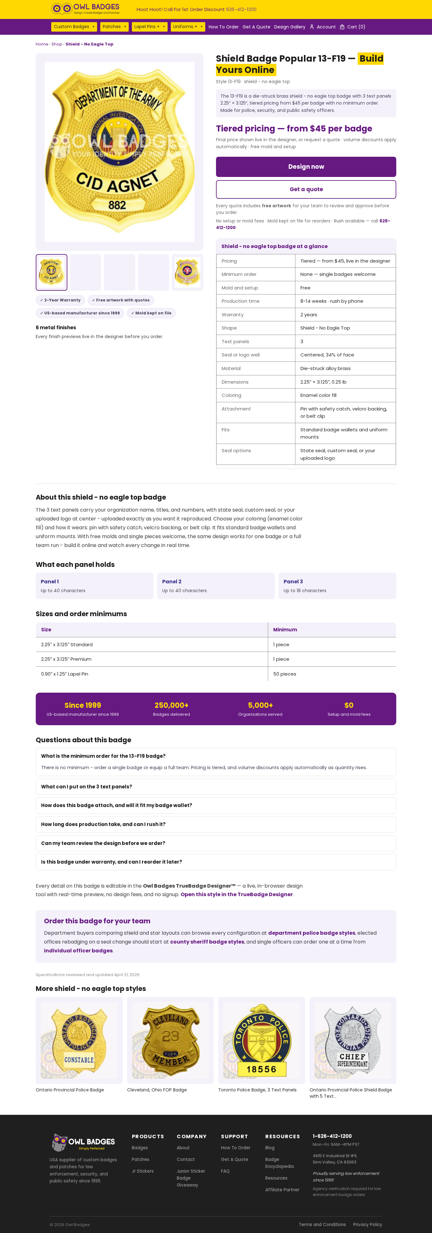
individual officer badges (78, 950)
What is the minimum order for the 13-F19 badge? (103, 756)
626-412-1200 (241, 9)
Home (42, 44)
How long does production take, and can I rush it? (103, 824)
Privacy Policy (367, 1225)
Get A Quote (256, 27)
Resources (276, 1178)
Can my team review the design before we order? (103, 843)
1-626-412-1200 (332, 1136)
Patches (112, 26)
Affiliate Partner (282, 1190)
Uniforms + (185, 26)
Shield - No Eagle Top (89, 44)
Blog (270, 1148)
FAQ (225, 1171)
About (183, 1148)
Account (326, 27)
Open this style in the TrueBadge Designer (237, 894)
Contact (186, 1160)
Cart (356, 27)
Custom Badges (71, 26)
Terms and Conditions (322, 1225)
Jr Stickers (143, 1171)
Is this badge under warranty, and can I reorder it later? (111, 862)
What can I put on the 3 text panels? (86, 786)
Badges (140, 1148)
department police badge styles (311, 933)
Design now (306, 166)
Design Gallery (289, 27)
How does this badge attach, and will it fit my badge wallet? (116, 805)
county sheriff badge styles (207, 941)
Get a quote (306, 189)
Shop (57, 44)
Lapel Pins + (147, 26)
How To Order (224, 27)
